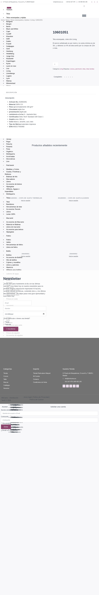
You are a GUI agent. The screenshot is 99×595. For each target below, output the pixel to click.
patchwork (78, 69)
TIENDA (9, 10)
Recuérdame (6, 423)
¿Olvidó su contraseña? (9, 430)
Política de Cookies (37, 400)
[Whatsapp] (77, 386)
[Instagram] (67, 386)
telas (84, 69)
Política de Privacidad (41, 397)
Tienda (7, 322)
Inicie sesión (25, 201)
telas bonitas (90, 69)
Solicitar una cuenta (58, 407)
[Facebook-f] (64, 386)
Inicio (3, 20)
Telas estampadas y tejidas (16, 18)
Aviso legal (28, 397)
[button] (84, 6)
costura (72, 69)
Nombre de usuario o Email (9, 410)
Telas (8, 14)
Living (32, 20)
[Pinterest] (74, 386)
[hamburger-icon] (9, 8)
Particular (8, 324)
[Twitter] (70, 386)
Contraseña (4, 416)
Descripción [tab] (11, 92)
